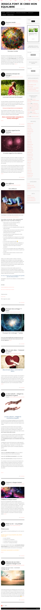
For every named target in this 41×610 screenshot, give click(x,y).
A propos (4, 14)
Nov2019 (3, 185)
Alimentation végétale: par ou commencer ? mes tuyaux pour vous (32, 82)
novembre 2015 (30, 155)
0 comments (22, 67)
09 (3, 22)
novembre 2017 (30, 149)
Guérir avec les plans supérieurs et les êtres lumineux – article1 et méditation (33, 109)
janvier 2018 (29, 146)
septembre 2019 (30, 131)
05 (3, 482)
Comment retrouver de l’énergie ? (13, 74)
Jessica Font (3, 296)
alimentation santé (10, 12)
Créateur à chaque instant (14, 482)
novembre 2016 (30, 150)
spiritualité (30, 12)
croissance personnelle (21, 12)
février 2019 (29, 141)
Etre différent (10, 183)
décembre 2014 (30, 173)
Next (6, 605)
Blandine (28, 99)
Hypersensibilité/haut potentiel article (7, 287)
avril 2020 (29, 125)
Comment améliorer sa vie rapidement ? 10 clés (33, 113)
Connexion (29, 195)
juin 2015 (28, 163)
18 (3, 183)
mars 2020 (29, 126)
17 (3, 308)
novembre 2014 (30, 175)
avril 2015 (29, 167)
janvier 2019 (29, 142)
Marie (28, 116)
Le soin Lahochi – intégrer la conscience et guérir (14, 394)
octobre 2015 (29, 157)
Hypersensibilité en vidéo (31, 84)
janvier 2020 (29, 128)
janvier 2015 (29, 171)
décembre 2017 (30, 147)
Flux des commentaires (31, 198)
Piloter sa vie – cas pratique (14, 524)
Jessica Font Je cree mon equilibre (19, 5)
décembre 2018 (30, 144)
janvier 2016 (29, 152)
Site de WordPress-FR (31, 200)
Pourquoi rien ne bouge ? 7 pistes (14, 309)
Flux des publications (31, 197)
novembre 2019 (30, 129)
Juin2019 (3, 484)
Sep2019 (3, 310)
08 (3, 393)
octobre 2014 (29, 176)
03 (3, 73)
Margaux (28, 103)
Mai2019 (3, 525)
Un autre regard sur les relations (13, 131)
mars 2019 (29, 139)
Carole (28, 107)
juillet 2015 (29, 162)
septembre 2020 (30, 123)
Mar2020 (3, 75)
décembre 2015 (30, 154)
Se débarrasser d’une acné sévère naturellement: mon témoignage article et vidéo (33, 105)
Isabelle (28, 112)
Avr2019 (3, 563)
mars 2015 (29, 168)
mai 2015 (29, 165)
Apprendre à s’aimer (34, 116)
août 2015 (29, 160)
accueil (3, 12)
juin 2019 (28, 134)
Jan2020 (3, 132)
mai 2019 (29, 136)
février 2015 (29, 170)
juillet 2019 (29, 133)
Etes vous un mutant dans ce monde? (7, 289)
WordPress (24, 608)
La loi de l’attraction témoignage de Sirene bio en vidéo (33, 100)
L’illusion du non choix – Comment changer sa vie (13, 562)
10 (3, 350)
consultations (10, 14)
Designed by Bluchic (37, 608)
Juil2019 (3, 395)
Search (33, 21)
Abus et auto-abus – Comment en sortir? (15, 351)
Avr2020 (3, 23)
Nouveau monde (11, 22)
